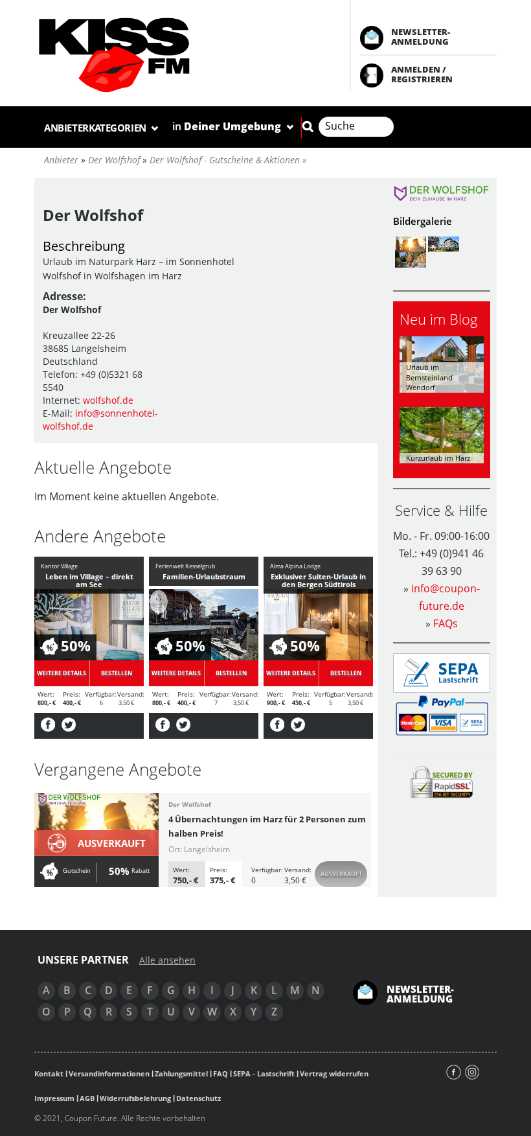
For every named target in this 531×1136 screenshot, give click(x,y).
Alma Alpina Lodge (295, 566)
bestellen (116, 673)
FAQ (220, 1073)
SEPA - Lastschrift (264, 1073)
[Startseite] (179, 55)
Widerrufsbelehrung (135, 1098)
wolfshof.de (108, 400)
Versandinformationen (109, 1073)
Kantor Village (59, 566)
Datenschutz (198, 1098)
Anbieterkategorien (96, 127)
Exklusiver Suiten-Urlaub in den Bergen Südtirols (318, 580)
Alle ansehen (167, 960)
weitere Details (61, 673)
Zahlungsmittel (181, 1073)
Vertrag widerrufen (334, 1073)
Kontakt (48, 1073)
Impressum (54, 1098)
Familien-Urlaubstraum (204, 576)
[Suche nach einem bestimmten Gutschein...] (307, 126)
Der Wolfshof (189, 804)
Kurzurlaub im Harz (438, 458)
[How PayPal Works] (442, 714)
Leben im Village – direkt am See (89, 580)
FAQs (445, 623)
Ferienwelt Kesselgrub (185, 566)
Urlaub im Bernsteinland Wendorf (429, 377)
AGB (87, 1098)
